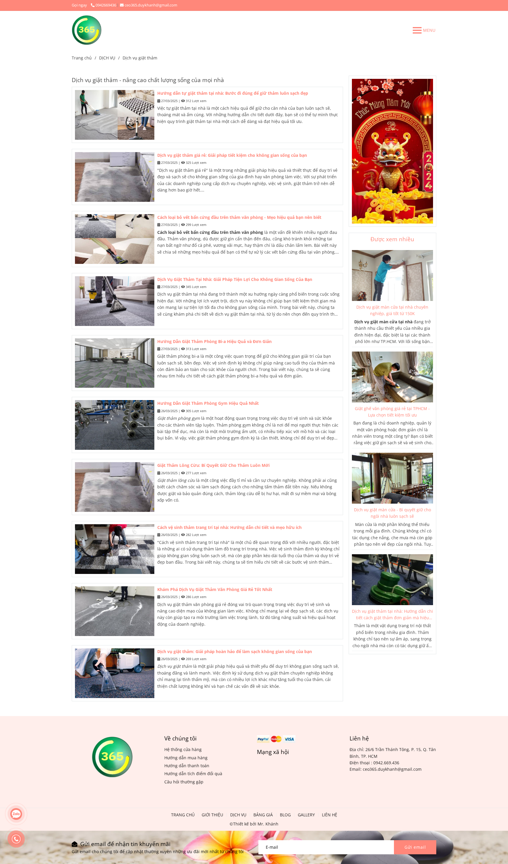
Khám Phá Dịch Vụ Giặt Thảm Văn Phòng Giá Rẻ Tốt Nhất (214, 589)
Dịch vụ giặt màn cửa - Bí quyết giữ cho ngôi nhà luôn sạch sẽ (392, 513)
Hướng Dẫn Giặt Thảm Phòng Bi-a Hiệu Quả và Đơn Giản (214, 341)
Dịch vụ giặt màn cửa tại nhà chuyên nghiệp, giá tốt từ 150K (392, 310)
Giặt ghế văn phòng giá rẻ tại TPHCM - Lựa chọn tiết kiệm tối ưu (392, 412)
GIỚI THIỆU (212, 815)
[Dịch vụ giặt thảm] (86, 30)
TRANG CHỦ (183, 815)
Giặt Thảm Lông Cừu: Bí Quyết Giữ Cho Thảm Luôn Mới (213, 465)
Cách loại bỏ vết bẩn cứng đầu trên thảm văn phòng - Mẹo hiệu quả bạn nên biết (239, 217)
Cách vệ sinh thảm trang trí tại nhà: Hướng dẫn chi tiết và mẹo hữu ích (229, 527)
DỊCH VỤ (107, 58)
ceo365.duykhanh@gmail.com (151, 5)
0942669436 (106, 5)
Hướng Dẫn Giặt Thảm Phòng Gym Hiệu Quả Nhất (208, 403)
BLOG (285, 815)
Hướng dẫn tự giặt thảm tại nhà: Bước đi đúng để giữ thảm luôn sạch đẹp (232, 93)
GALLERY (306, 815)
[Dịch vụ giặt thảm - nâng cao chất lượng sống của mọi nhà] (392, 275)
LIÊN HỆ (329, 815)
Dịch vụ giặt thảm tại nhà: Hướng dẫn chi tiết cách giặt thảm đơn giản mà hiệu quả (392, 614)
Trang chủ (82, 58)
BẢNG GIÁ (263, 815)
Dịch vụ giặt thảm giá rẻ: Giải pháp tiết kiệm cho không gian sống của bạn (232, 155)
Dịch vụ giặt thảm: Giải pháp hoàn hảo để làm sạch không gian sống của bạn (234, 651)
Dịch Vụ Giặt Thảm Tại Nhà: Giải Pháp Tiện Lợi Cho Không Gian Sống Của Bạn (234, 279)
